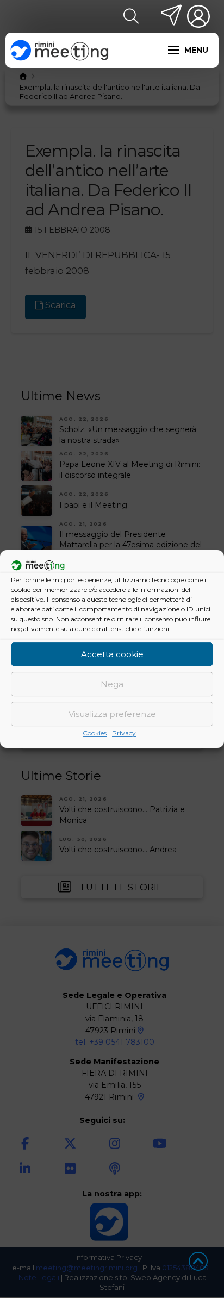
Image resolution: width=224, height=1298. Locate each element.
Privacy (124, 733)
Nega (112, 684)
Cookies (95, 733)
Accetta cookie (112, 654)
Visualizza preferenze (112, 714)
